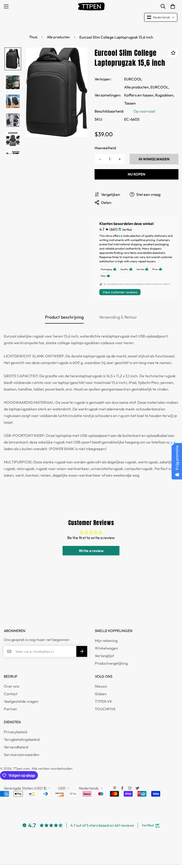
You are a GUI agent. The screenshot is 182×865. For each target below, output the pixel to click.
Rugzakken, (164, 95)
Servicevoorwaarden (21, 754)
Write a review (91, 550)
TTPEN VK (103, 701)
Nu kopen (136, 174)
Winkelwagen (106, 648)
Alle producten (58, 37)
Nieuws (101, 686)
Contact (11, 693)
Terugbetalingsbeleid (22, 739)
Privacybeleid (15, 731)
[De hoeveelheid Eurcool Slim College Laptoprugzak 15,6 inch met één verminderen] (100, 159)
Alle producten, (137, 87)
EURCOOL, (159, 87)
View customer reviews (120, 292)
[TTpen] (91, 6)
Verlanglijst (104, 655)
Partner (10, 709)
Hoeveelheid (105, 147)
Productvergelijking (111, 663)
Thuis (33, 37)
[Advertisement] (86, 609)
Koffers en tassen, (139, 95)
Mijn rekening (106, 640)
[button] (172, 6)
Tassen (130, 103)
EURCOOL (133, 79)
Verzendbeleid (16, 747)
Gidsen (101, 693)
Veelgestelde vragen (21, 701)
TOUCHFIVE (105, 709)
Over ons (11, 686)
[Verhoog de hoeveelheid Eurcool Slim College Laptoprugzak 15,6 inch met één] (119, 159)
